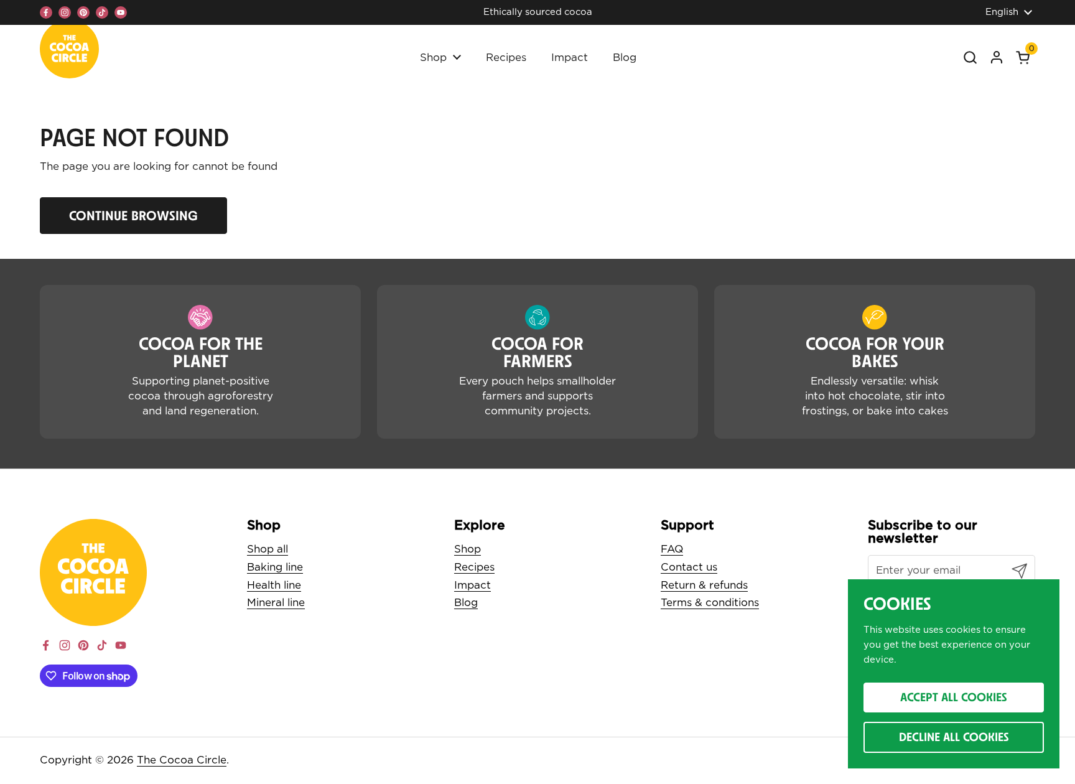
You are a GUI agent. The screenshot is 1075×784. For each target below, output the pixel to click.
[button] (1022, 57)
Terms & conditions (710, 602)
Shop (467, 549)
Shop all (267, 549)
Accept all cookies (953, 696)
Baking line (275, 567)
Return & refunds (704, 585)
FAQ (672, 549)
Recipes (474, 567)
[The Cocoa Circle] (69, 51)
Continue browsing (133, 215)
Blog (466, 602)
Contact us (689, 567)
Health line (274, 585)
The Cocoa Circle (181, 760)
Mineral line (276, 602)
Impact (472, 585)
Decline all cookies (954, 736)
